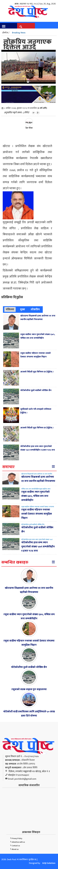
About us (15, 849)
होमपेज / (5, 33)
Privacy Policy (17, 838)
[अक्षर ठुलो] (38, 113)
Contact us (16, 845)
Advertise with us (18, 842)
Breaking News (18, 33)
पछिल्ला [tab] (10, 309)
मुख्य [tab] (22, 309)
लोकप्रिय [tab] (35, 309)
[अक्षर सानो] (33, 113)
